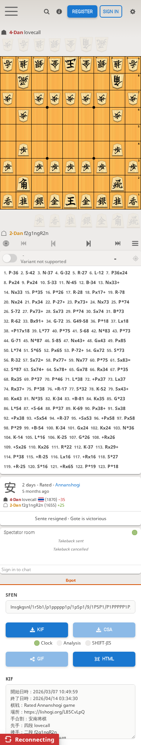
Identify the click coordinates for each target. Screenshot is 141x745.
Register (82, 11)
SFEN (11, 595)
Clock (46, 643)
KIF (40, 629)
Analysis (72, 643)
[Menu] (135, 243)
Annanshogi (67, 485)
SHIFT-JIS (101, 643)
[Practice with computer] (5, 243)
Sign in (111, 11)
